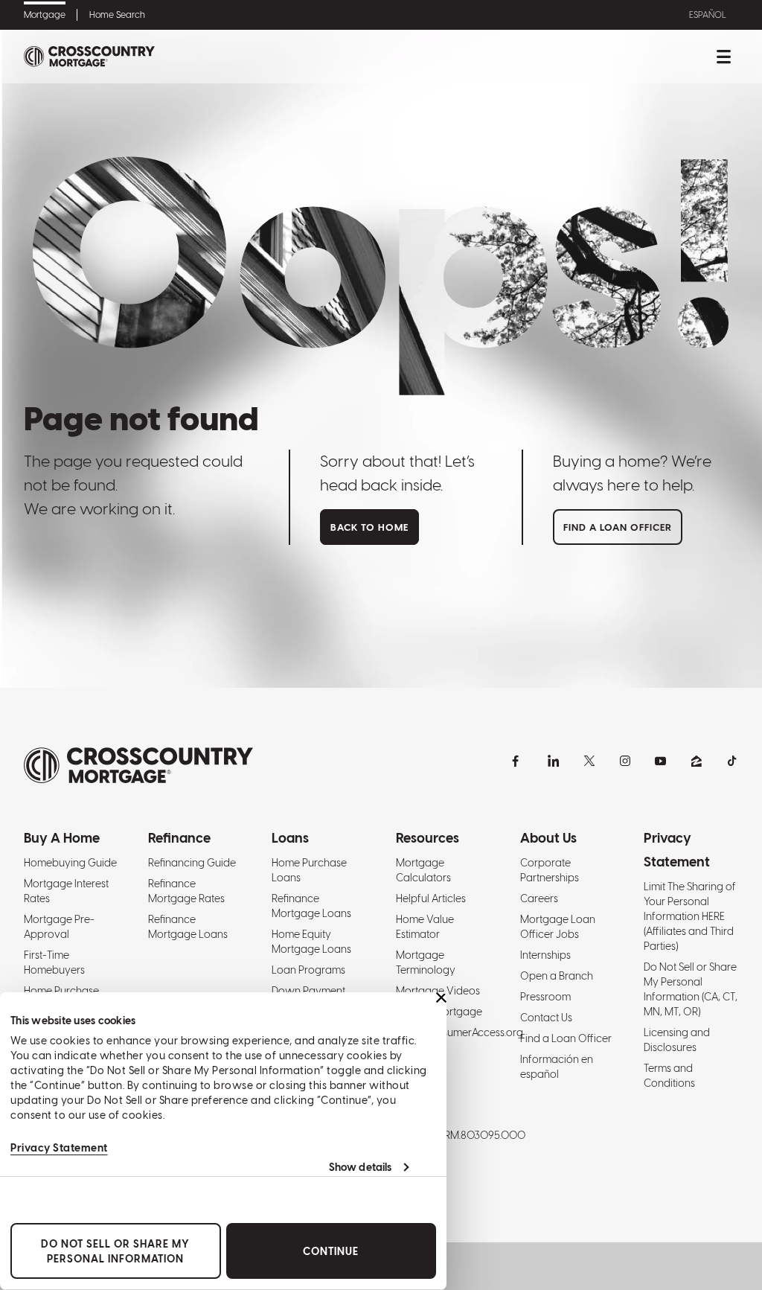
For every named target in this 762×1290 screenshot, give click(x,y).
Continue (331, 1251)
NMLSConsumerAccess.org (459, 1032)
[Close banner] (441, 997)
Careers (539, 898)
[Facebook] (518, 761)
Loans (290, 838)
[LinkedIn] (554, 761)
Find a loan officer (617, 527)
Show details (360, 1167)
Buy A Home (62, 838)
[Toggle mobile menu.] (723, 56)
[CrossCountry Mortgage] (89, 56)
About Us (548, 838)
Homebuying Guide (70, 863)
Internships (545, 955)
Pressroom (545, 997)
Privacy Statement (59, 1148)
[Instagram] (625, 761)
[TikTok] (732, 761)
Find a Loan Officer (566, 1038)
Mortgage (44, 15)
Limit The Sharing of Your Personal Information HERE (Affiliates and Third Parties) (690, 916)
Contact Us (546, 1018)
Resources (427, 838)
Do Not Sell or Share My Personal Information (115, 1251)
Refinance (179, 838)
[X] (589, 761)
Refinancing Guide (192, 863)
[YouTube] (661, 761)
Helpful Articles (431, 898)
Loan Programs (308, 970)
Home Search (117, 15)
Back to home (369, 527)
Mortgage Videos (438, 991)
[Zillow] (696, 761)
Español (707, 15)
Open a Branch (556, 976)
